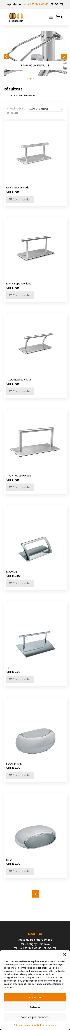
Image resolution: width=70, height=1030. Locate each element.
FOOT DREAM (14, 763)
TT (8, 667)
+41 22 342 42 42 (37, 4)
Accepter (35, 997)
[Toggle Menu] (51, 17)
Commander (22, 199)
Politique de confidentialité (29, 1025)
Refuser (35, 1007)
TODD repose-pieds (18, 379)
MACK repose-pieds (18, 283)
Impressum (52, 1025)
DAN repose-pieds (17, 187)
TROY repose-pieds (18, 475)
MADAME (11, 571)
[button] (64, 954)
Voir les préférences (35, 1017)
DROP (9, 859)
